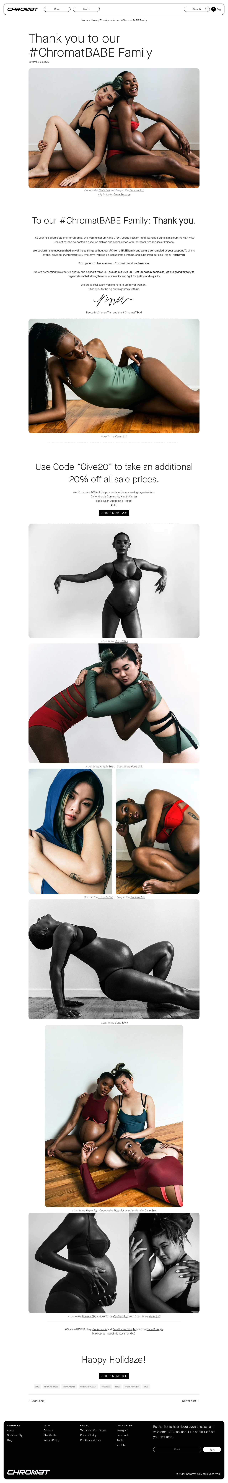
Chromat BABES (51, 1387)
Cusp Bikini (121, 641)
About (10, 1430)
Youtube (121, 1445)
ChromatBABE (69, 1387)
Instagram (122, 1430)
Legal (84, 1425)
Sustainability (14, 1435)
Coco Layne (99, 1329)
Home (85, 20)
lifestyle (106, 1387)
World (86, 9)
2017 (37, 1387)
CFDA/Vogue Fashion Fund (130, 238)
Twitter (121, 1440)
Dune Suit (136, 766)
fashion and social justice (113, 242)
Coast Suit (121, 436)
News (94, 20)
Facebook (123, 1435)
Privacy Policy (88, 1435)
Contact (48, 1430)
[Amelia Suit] (114, 762)
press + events (132, 1387)
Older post (38, 1401)
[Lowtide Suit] (114, 893)
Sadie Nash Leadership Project (114, 501)
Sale (146, 1387)
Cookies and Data (90, 1440)
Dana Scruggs (122, 194)
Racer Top (92, 1210)
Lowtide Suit (105, 897)
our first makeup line (171, 238)
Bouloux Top (136, 190)
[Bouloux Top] (114, 128)
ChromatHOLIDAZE (88, 1387)
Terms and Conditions (93, 1430)
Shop (57, 9)
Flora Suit (119, 1210)
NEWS (117, 1387)
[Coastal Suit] (114, 432)
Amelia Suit (106, 766)
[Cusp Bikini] (114, 637)
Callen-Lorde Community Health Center (114, 496)
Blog (9, 1440)
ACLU (114, 505)
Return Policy (51, 1440)
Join (211, 1449)
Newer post (189, 1401)
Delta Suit (104, 190)
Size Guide (50, 1435)
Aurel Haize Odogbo (124, 1329)
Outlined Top (120, 1316)
